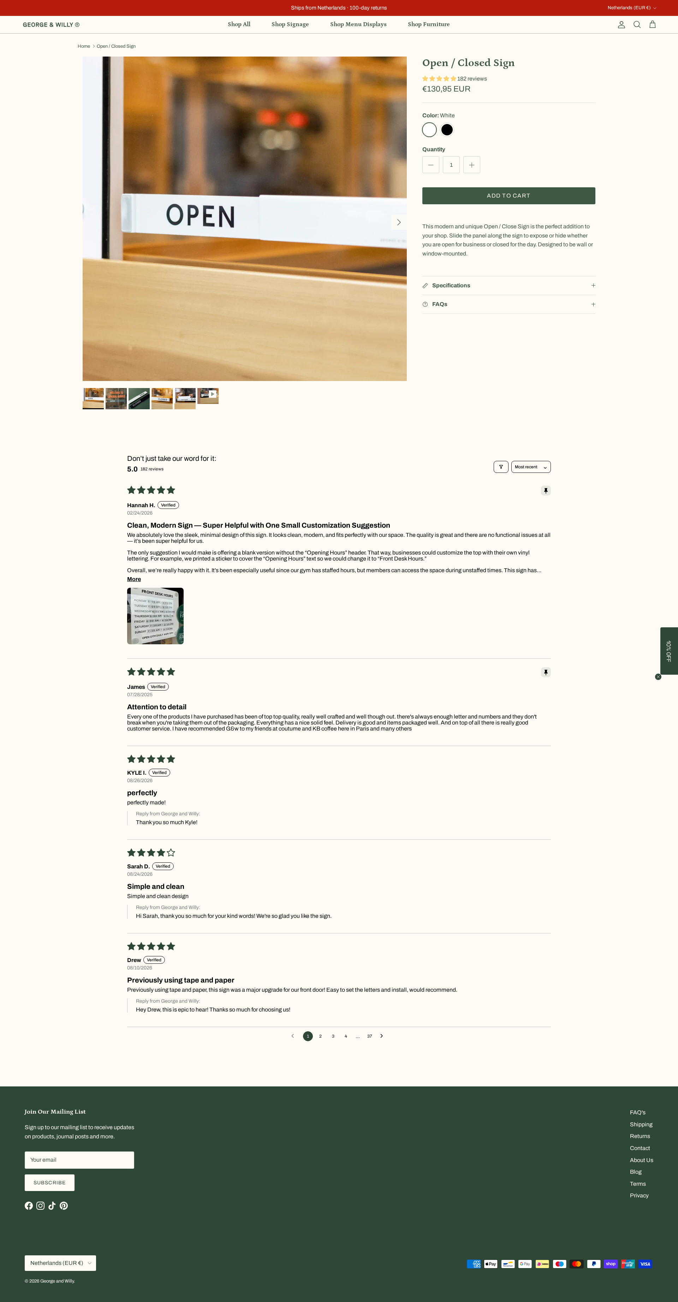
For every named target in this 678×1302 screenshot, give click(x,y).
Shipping (641, 1124)
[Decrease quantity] (430, 165)
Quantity (433, 149)
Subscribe (50, 1182)
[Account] (620, 24)
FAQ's (638, 1112)
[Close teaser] (658, 676)
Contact (640, 1148)
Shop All (239, 24)
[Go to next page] (383, 1036)
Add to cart (508, 196)
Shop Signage (290, 24)
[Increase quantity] (471, 165)
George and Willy (57, 1281)
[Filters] (501, 467)
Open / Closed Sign (116, 46)
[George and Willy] (51, 25)
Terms (638, 1184)
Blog (636, 1172)
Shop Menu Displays (358, 24)
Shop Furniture (429, 24)
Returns (640, 1136)
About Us (641, 1160)
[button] (439, 79)
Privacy (639, 1195)
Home (84, 46)
